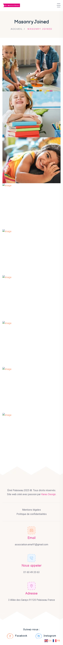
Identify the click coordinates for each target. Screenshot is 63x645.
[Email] (31, 530)
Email (31, 538)
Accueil (17, 29)
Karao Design (48, 494)
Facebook (21, 635)
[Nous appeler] (31, 558)
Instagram (50, 635)
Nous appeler (31, 566)
